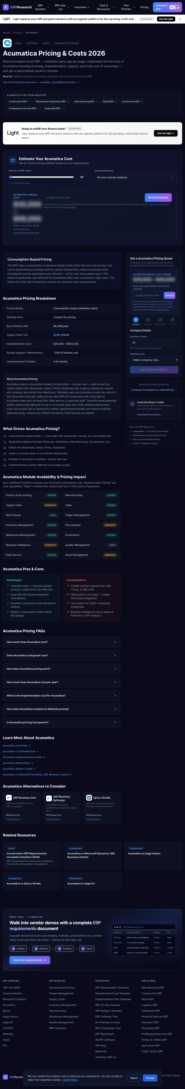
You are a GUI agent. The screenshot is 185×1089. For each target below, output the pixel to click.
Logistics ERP (150, 1004)
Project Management (61, 993)
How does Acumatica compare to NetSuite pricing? (38, 708)
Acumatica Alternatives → (18, 762)
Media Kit (100, 1051)
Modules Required (104, 170)
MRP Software (57, 1028)
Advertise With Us (105, 1057)
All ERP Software (105, 1039)
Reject (134, 1077)
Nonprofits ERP (54, 108)
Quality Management (61, 1022)
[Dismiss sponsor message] (180, 19)
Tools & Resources (103, 7)
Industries (80, 7)
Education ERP (150, 1022)
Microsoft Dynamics (14, 999)
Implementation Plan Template (113, 999)
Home (6, 32)
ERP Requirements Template (112, 987)
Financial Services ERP (155, 1016)
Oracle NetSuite (12, 993)
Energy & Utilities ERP (154, 1039)
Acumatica (9, 1004)
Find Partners (126, 7)
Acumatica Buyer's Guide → (19, 768)
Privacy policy (69, 207)
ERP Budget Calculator (108, 1010)
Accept (150, 1077)
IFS (5, 1045)
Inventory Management (63, 1004)
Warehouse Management (63, 1016)
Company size (137, 353)
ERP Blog (100, 1045)
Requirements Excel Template (112, 993)
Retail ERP (109, 101)
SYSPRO (8, 1028)
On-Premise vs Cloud (107, 1022)
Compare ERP (161, 7)
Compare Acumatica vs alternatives (152, 389)
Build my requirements (30, 960)
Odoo (6, 1039)
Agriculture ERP (151, 1045)
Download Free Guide (148, 414)
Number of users (138, 336)
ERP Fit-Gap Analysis (107, 1004)
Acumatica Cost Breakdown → (21, 751)
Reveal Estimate (158, 197)
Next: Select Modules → (154, 369)
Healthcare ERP (151, 1010)
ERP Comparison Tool (108, 1028)
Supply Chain (57, 999)
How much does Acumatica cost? (27, 641)
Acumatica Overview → (16, 745)
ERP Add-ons (60, 7)
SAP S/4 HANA (11, 987)
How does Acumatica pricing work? (28, 668)
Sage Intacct (10, 1016)
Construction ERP (19, 101)
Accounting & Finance (62, 987)
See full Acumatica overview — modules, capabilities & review (39, 82)
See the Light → (166, 133)
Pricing (144, 7)
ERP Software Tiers (106, 1016)
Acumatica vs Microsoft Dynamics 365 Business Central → (37, 774)
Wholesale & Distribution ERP (52, 101)
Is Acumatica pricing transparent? (28, 722)
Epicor (6, 1010)
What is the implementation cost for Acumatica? (36, 695)
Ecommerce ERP (132, 101)
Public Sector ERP (152, 1051)
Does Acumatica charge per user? (27, 655)
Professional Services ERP (24, 108)
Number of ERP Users (20, 170)
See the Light (166, 19)
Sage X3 (8, 1022)
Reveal (169, 295)
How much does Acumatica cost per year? (32, 682)
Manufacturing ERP (85, 101)
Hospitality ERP (151, 1028)
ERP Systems (40, 7)
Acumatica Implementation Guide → (24, 757)
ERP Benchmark (104, 1033)
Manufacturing (57, 1010)
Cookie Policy (70, 1079)
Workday (8, 1033)
